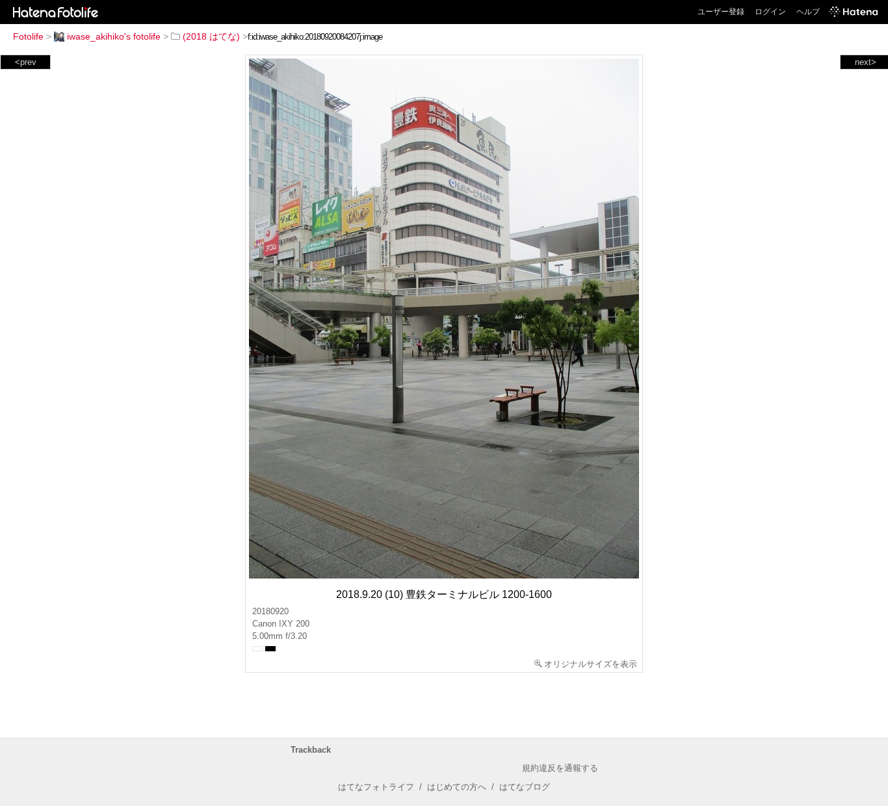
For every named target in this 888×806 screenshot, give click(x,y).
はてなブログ (524, 787)
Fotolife (28, 36)
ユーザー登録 (721, 11)
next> (865, 62)
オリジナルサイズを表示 (590, 664)
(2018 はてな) (211, 36)
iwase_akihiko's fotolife (114, 36)
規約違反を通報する (560, 768)
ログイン (770, 11)
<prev (25, 62)
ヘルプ (808, 11)
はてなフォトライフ (376, 787)
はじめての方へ (456, 787)
